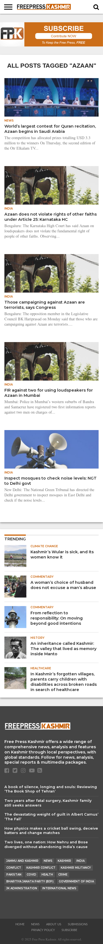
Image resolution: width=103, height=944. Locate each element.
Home (19, 924)
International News (59, 888)
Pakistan (13, 874)
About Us (53, 924)
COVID (31, 874)
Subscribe (69, 930)
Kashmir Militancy (76, 867)
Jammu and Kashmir (22, 861)
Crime (62, 874)
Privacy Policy (43, 930)
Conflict (13, 867)
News (48, 861)
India (80, 861)
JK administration (21, 888)
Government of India (76, 881)
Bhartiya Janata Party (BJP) (30, 881)
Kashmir (64, 861)
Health (47, 874)
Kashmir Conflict (40, 867)
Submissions (78, 924)
